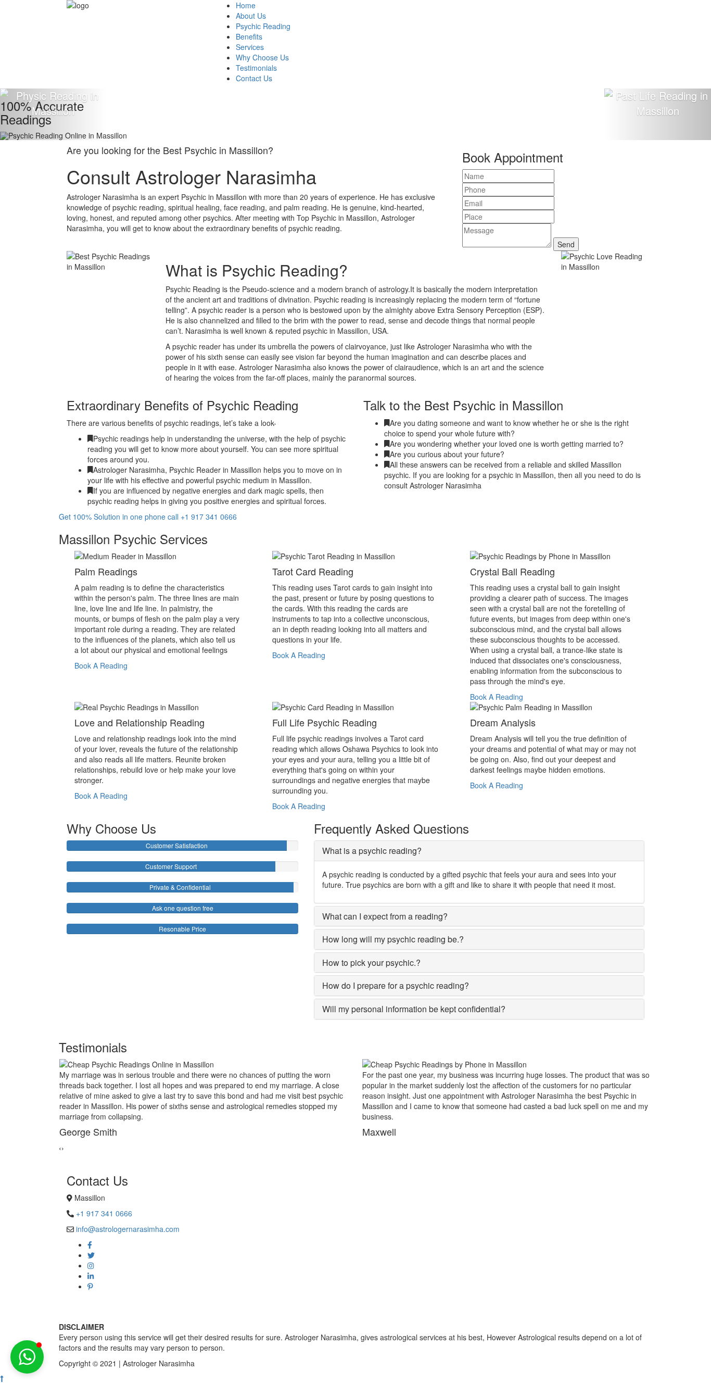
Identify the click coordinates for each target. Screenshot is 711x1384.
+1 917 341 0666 (104, 1213)
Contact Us (254, 78)
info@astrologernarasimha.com (128, 1229)
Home (246, 5)
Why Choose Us (262, 57)
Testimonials (256, 67)
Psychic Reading (263, 26)
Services (250, 47)
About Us (251, 15)
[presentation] (60, 1147)
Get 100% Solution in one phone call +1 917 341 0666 (148, 516)
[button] (27, 1357)
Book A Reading (101, 665)
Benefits (249, 36)
